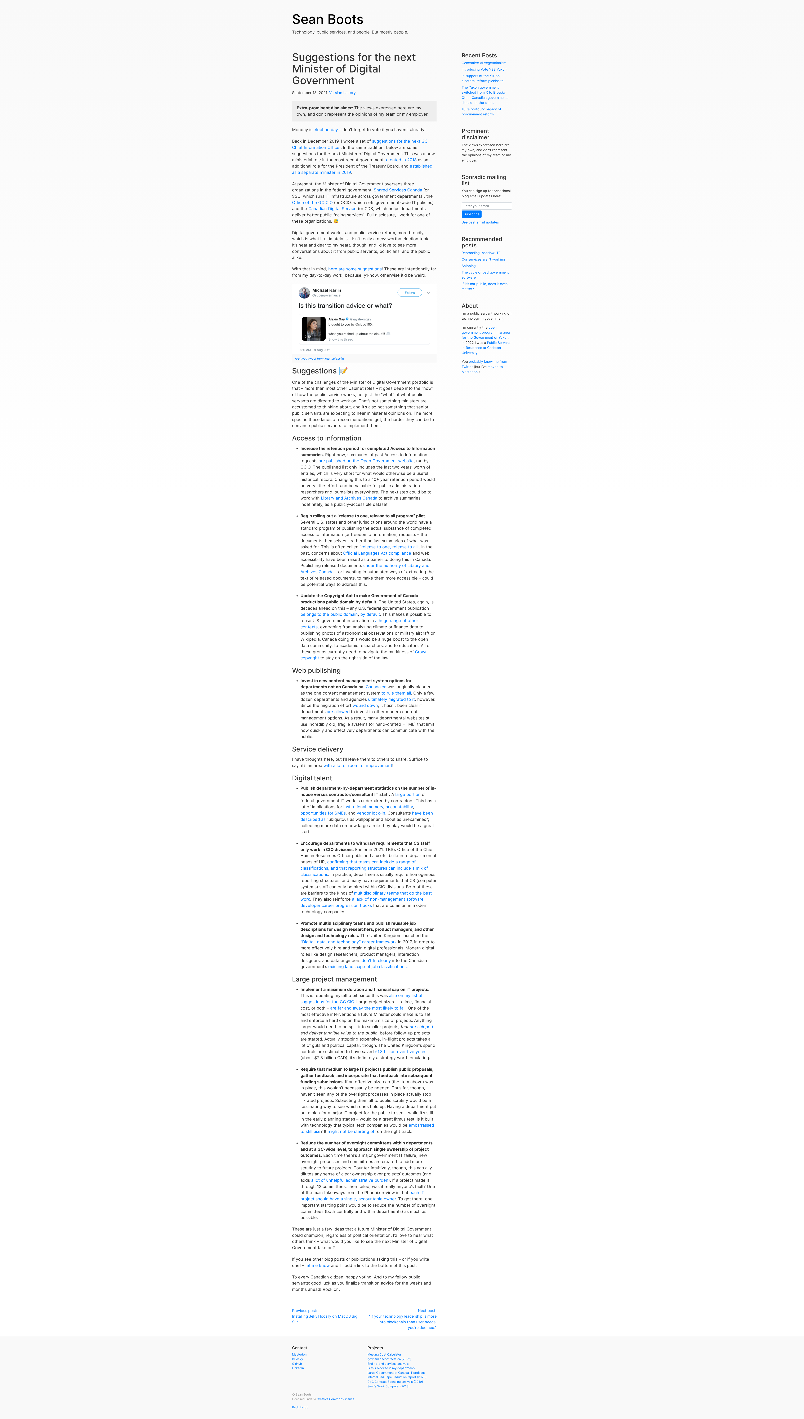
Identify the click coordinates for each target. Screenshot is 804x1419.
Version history (342, 92)
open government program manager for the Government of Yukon (486, 332)
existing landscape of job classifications (367, 966)
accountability (399, 806)
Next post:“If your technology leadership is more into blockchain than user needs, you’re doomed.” (403, 1319)
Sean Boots (328, 19)
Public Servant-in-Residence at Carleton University (486, 348)
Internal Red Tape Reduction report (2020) (396, 1377)
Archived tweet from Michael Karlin (319, 358)
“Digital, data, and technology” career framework (348, 941)
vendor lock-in (371, 813)
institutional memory (363, 806)
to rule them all (396, 693)
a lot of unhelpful (327, 1180)
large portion (408, 794)
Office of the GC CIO (312, 202)
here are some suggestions (355, 268)
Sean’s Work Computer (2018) (388, 1386)
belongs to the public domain (329, 614)
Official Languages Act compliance (377, 553)
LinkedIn (298, 1368)
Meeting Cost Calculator (384, 1354)
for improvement (375, 765)
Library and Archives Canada (349, 498)
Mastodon (299, 1354)
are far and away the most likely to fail (368, 1008)
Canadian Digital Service (332, 208)
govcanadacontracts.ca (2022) (389, 1359)
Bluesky (297, 1359)
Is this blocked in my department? (391, 1368)
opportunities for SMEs (323, 813)
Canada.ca (376, 686)
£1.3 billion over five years (400, 1051)
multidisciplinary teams (376, 893)
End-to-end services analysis (388, 1363)
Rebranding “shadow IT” (481, 253)
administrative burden (367, 1180)
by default (370, 614)
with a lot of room (340, 765)
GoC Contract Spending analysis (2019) (395, 1381)
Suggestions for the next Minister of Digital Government (354, 69)
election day (326, 129)
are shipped (421, 1026)
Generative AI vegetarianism (484, 63)
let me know (317, 1265)
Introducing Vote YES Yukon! (485, 69)
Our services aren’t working (483, 259)
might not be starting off (352, 1131)
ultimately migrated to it (391, 699)
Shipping (469, 266)
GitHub (297, 1363)
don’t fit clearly (376, 960)
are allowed (338, 711)
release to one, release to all (389, 546)
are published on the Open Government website (366, 460)
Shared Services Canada (398, 189)
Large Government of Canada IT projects (396, 1372)
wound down (365, 705)
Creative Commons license (335, 1399)
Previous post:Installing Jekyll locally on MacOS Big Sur (324, 1316)
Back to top (300, 1407)
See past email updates (480, 222)
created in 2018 (401, 159)
